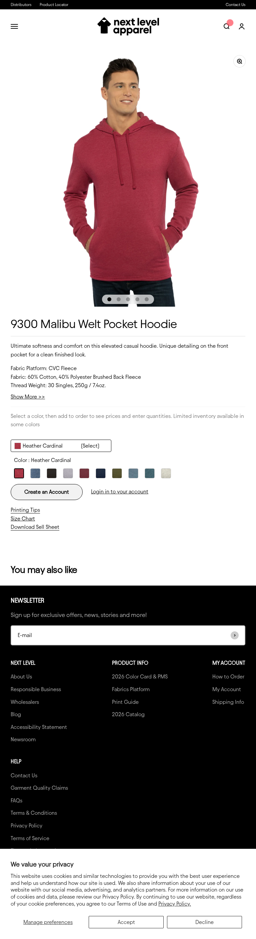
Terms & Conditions (34, 813)
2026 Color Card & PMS (140, 676)
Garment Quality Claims (39, 788)
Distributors (21, 4)
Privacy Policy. (174, 904)
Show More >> (28, 397)
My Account (226, 689)
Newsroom (23, 739)
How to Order (228, 676)
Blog (16, 714)
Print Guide (125, 702)
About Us (21, 676)
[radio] (19, 473)
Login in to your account (119, 491)
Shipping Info (228, 702)
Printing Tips (25, 510)
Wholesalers (25, 702)
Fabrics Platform (131, 689)
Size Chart (23, 518)
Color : (42, 460)
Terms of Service (30, 838)
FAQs (16, 800)
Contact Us (235, 4)
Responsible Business (36, 689)
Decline (204, 922)
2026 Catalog (128, 714)
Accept (126, 922)
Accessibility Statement (39, 727)
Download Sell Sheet (35, 527)
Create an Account (46, 492)
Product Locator (54, 4)
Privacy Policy (26, 825)
